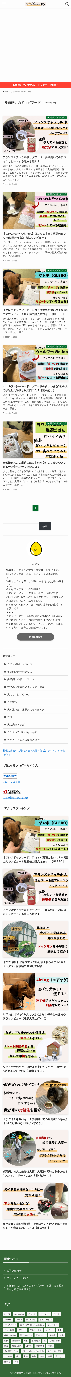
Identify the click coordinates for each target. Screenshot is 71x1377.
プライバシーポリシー (19, 1278)
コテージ (8, 1319)
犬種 (9, 717)
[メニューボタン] (4, 4)
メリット (22, 1330)
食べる (7, 1362)
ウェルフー (45, 1314)
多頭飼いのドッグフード (21, 679)
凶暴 (62, 1335)
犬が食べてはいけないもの (22, 732)
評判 (50, 1356)
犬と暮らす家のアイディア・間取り (27, 686)
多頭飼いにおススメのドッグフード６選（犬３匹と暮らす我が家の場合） (35, 1287)
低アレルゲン (26, 1335)
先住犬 (53, 1335)
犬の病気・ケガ (16, 724)
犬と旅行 (12, 702)
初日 (6, 1340)
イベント (32, 1314)
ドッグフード (10, 1325)
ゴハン (19, 1319)
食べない (60, 1356)
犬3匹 (50, 1346)
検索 (44, 526)
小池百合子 (55, 1340)
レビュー (50, 1330)
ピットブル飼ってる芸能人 (32, 1325)
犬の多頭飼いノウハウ (19, 664)
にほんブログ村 (11, 781)
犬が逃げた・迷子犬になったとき (25, 709)
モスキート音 (36, 1330)
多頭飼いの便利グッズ (19, 671)
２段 (16, 1362)
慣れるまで (17, 1346)
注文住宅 (40, 1346)
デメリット (31, 1319)
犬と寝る (8, 1356)
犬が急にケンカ (11, 1351)
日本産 (29, 1346)
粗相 (34, 1356)
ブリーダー (53, 1325)
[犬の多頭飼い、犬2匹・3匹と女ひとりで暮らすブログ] (35, 4)
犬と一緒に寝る (55, 1351)
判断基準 (16, 1340)
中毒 (60, 1330)
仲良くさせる (10, 1335)
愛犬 (6, 1346)
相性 (26, 1356)
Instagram (35, 636)
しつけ (7, 1314)
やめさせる (19, 1314)
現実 (18, 1356)
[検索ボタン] (67, 4)
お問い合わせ (14, 1270)
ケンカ (57, 1314)
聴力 (42, 1356)
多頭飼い (36, 1340)
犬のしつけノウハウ (18, 694)
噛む (26, 1340)
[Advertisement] (35, 45)
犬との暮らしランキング (15, 797)
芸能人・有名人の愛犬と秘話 (23, 739)
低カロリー (41, 1335)
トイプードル (46, 1319)
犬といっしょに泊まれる (33, 1351)
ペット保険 (9, 1330)
